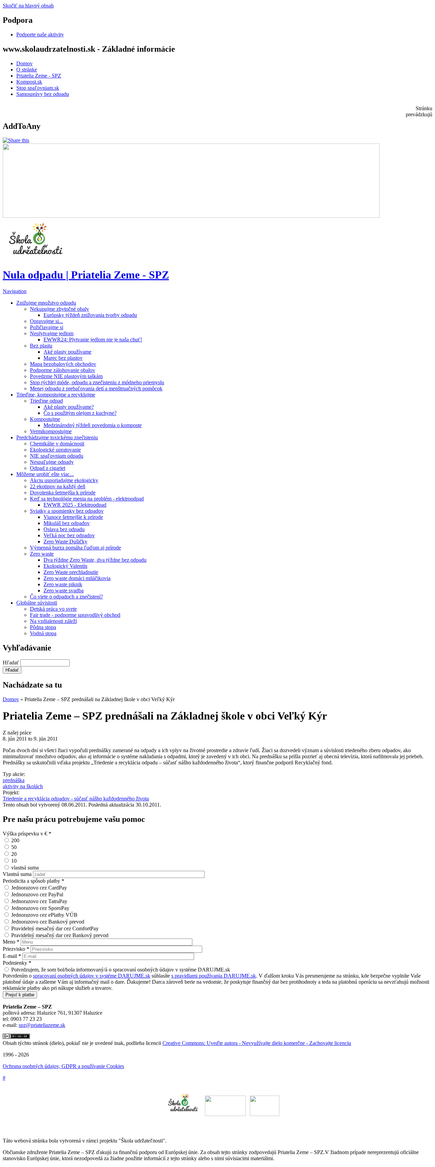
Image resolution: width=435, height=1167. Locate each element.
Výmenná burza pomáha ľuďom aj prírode (75, 548)
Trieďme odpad (46, 401)
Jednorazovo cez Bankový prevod (47, 922)
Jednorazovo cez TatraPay (39, 901)
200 (15, 840)
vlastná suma (25, 867)
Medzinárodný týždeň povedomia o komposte (93, 425)
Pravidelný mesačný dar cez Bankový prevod (59, 935)
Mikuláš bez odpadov (67, 523)
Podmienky (17, 963)
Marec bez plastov (63, 358)
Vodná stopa (43, 633)
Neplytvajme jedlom (51, 333)
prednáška (13, 780)
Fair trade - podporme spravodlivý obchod (75, 615)
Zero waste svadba (64, 590)
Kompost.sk (29, 82)
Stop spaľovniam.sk (37, 88)
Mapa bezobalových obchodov (63, 364)
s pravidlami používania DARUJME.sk (213, 976)
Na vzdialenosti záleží (53, 621)
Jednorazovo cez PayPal (37, 894)
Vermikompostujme (51, 431)
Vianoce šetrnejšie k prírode (73, 517)
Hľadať (11, 662)
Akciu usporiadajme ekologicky (64, 480)
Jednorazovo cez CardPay (39, 888)
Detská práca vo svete (53, 609)
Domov (24, 63)
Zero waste (42, 554)
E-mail (12, 956)
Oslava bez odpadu (64, 529)
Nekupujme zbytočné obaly (59, 309)
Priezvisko (16, 949)
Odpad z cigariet (47, 468)
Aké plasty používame (67, 352)
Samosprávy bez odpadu (42, 94)
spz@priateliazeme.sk (42, 1025)
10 (14, 861)
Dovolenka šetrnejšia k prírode (62, 492)
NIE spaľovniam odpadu (56, 456)
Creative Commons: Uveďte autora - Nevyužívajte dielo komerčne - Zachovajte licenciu (256, 1043)
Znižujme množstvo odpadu (46, 303)
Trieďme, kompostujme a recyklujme (55, 395)
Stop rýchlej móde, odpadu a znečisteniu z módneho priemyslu (97, 382)
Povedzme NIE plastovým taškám (66, 376)
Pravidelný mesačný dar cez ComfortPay (55, 928)
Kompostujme (45, 419)
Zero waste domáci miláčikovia (77, 578)
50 (14, 847)
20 (14, 854)
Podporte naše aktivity (40, 34)
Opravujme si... (46, 321)
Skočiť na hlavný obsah (28, 6)
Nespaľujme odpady (52, 462)
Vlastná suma (18, 874)
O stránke (26, 69)
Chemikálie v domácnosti (57, 443)
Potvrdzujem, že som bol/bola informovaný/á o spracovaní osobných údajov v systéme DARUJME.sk (120, 969)
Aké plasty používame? (69, 407)
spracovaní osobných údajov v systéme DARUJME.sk (91, 976)
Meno (11, 942)
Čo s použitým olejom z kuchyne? (80, 413)
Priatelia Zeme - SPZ (38, 76)
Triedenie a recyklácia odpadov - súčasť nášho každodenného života (76, 798)
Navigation (15, 291)
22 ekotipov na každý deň (57, 486)
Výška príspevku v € (27, 833)
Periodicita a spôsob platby (33, 881)
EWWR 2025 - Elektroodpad (75, 505)
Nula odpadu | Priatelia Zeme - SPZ (86, 275)
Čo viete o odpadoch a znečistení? (66, 596)
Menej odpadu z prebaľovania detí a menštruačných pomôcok (96, 388)
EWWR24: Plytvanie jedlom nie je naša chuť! (93, 339)
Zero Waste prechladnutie (71, 572)
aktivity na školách (23, 786)
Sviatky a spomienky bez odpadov (67, 511)
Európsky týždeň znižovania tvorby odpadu (90, 315)
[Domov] (37, 258)
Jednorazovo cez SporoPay (40, 908)
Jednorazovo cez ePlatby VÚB (44, 915)
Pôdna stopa (43, 627)
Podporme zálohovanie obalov (62, 370)
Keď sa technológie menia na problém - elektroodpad (87, 499)
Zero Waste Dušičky (65, 541)
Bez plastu (41, 346)
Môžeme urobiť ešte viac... (45, 474)
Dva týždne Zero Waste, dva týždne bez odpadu (95, 560)
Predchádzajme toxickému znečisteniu (57, 437)
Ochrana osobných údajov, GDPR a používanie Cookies (63, 1066)
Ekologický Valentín (65, 566)
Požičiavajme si (46, 327)
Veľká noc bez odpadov (69, 535)
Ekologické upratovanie (55, 450)
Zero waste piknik (63, 584)
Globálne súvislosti (36, 603)
